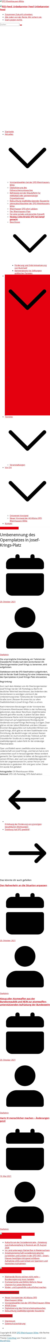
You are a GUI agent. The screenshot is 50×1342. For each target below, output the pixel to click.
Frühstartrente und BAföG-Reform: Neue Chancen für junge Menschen (23, 1283)
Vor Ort (8, 467)
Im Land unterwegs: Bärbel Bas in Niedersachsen (27, 1250)
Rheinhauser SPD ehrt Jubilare (24, 208)
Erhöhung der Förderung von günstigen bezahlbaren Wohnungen (28, 346)
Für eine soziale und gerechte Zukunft (27, 214)
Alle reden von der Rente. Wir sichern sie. (23, 17)
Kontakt (8, 523)
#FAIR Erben (10, 1305)
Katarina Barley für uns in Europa (25, 337)
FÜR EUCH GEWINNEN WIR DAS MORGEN (29, 382)
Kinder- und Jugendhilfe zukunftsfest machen (25, 1287)
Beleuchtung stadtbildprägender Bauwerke (29, 201)
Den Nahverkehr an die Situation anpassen (29, 363)
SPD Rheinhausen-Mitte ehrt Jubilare (26, 329)
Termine (9, 416)
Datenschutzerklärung (15, 1323)
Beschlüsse (15, 222)
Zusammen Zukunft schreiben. (19, 14)
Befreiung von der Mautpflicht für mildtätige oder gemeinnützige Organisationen (25, 196)
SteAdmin (4, 654)
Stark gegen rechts (13, 19)
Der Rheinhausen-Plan (20, 211)
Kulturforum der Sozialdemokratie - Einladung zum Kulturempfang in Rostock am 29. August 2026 (26, 1245)
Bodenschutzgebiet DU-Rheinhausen (27, 332)
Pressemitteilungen (10, 1237)
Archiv (7, 276)
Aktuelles (9, 134)
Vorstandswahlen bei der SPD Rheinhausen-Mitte (27, 1303)
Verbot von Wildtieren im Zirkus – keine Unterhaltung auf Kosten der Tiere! (28, 359)
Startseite (9, 131)
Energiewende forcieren (21, 390)
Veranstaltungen (17, 465)
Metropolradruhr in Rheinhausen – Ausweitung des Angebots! (26, 341)
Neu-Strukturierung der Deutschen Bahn (28, 326)
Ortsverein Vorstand (19, 515)
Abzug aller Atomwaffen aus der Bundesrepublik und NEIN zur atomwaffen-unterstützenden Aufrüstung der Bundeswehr (29, 370)
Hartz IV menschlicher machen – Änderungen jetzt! (24, 386)
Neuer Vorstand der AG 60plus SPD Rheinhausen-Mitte (26, 519)
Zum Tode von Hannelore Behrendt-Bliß (28, 334)
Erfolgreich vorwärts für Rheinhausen (27, 324)
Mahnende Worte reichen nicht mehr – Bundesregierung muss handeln (22, 1278)
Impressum (10, 1321)
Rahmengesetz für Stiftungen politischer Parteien (28, 272)
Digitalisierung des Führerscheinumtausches (21, 189)
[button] (27, 179)
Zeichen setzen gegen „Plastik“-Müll (26, 393)
